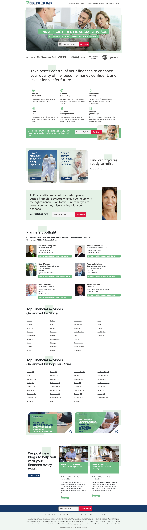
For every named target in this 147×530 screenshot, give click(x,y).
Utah (99, 324)
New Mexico (78, 324)
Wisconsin (101, 335)
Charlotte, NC (31, 386)
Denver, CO (54, 375)
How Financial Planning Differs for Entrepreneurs (71, 466)
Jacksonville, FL (55, 386)
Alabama (29, 321)
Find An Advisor (74, 3)
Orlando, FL (77, 386)
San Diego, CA (102, 379)
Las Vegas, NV (55, 394)
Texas (99, 321)
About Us (74, 514)
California (30, 328)
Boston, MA (30, 383)
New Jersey (77, 321)
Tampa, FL (101, 390)
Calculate (35, 178)
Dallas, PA (53, 372)
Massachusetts (55, 339)
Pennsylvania (78, 343)
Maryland (53, 335)
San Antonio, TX (103, 375)
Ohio (75, 335)
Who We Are (109, 3)
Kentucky (53, 332)
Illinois (29, 350)
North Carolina (79, 332)
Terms (99, 514)
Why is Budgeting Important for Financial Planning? (101, 467)
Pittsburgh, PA (78, 397)
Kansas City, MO (55, 390)
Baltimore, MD (31, 379)
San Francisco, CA (103, 383)
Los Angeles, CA (55, 397)
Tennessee (77, 350)
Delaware (30, 339)
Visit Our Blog (34, 475)
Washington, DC (103, 397)
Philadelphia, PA (79, 390)
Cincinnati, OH (31, 394)
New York (77, 328)
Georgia (29, 346)
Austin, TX (30, 375)
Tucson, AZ (101, 394)
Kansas (52, 328)
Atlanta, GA (30, 372)
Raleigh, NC (77, 401)
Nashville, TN (78, 375)
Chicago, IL (30, 390)
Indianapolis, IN (55, 383)
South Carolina (79, 346)
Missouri (53, 350)
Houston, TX (54, 379)
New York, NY (78, 379)
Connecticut (31, 335)
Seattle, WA (101, 386)
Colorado (30, 332)
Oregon (76, 339)
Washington (101, 332)
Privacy (92, 514)
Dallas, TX (30, 401)
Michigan (53, 343)
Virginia (100, 328)
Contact (117, 3)
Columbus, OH (31, 397)
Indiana (52, 321)
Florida (29, 343)
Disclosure (107, 514)
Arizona (29, 324)
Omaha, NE (77, 383)
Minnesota (53, 346)
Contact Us (84, 514)
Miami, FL (53, 401)
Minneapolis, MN (79, 372)
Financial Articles (98, 3)
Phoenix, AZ (78, 394)
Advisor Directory (86, 3)
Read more (64, 498)
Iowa (51, 324)
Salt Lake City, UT (103, 372)
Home (42, 514)
